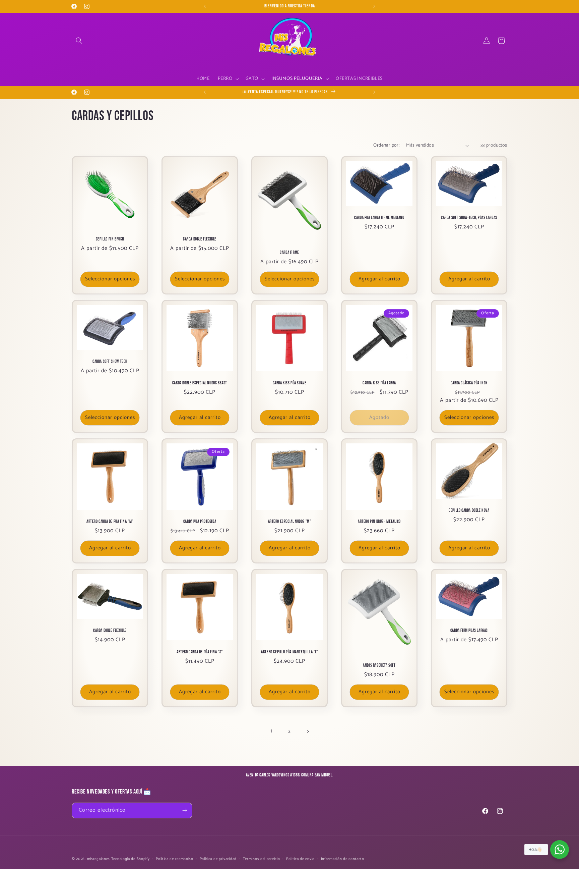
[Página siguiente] (307, 731)
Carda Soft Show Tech (109, 362)
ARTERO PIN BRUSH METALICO (379, 521)
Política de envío (300, 859)
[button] (79, 40)
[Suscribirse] (184, 810)
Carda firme (289, 252)
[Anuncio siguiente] (374, 6)
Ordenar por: (386, 145)
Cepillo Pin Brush (110, 239)
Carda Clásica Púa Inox (469, 383)
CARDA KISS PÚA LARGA (379, 383)
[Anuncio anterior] (204, 6)
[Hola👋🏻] (559, 849)
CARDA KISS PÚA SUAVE (290, 383)
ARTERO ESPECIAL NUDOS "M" (289, 521)
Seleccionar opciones (110, 279)
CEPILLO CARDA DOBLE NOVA (469, 510)
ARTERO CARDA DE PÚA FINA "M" (109, 521)
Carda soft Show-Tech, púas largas (469, 218)
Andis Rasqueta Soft (379, 665)
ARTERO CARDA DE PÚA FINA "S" (200, 652)
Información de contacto (342, 859)
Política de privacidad (218, 859)
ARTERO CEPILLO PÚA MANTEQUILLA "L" (289, 652)
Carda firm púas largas (469, 630)
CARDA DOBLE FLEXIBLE (199, 239)
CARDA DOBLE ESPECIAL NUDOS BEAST (199, 383)
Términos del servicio (261, 859)
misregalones (98, 859)
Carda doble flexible (110, 630)
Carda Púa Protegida (199, 521)
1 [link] (271, 731)
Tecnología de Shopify (130, 859)
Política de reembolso (174, 859)
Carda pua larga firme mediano (379, 218)
